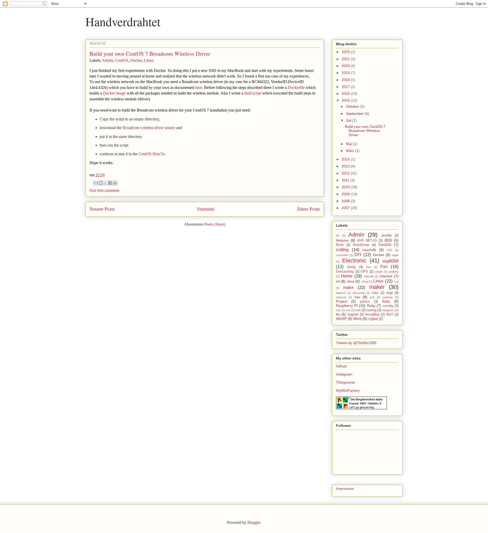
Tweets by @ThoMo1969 (356, 343)
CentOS (121, 60)
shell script (252, 93)
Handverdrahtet (122, 21)
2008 (346, 201)
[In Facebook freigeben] (110, 182)
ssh (338, 310)
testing (371, 310)
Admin (107, 60)
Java (350, 281)
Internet (386, 276)
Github (341, 366)
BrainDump (361, 245)
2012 (346, 173)
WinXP (341, 319)
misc (375, 293)
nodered (341, 297)
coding (342, 249)
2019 (346, 73)
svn (358, 310)
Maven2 (341, 292)
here (198, 87)
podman (388, 297)
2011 (346, 180)
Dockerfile (296, 87)
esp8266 (391, 261)
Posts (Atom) (214, 224)
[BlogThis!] (100, 182)
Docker (136, 60)
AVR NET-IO (367, 240)
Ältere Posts (308, 209)
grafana (394, 271)
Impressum (345, 489)
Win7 (389, 314)
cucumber (342, 255)
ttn (338, 314)
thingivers (388, 310)
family (351, 267)
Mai (349, 144)
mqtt (389, 293)
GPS (364, 271)
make (348, 287)
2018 (346, 80)
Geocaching (345, 271)
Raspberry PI (347, 306)
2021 (346, 59)
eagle (395, 255)
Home (346, 276)
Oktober (353, 106)
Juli (349, 120)
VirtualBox (372, 314)
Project (341, 301)
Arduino (342, 240)
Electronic (354, 260)
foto (368, 267)
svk (348, 310)
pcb (372, 297)
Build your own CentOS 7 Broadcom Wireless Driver (149, 53)
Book (340, 245)
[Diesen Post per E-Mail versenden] (95, 182)
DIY (358, 254)
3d (337, 235)
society (388, 306)
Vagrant (352, 314)
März (350, 151)
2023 (346, 52)
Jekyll (364, 281)
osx (357, 297)
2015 (346, 100)
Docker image (114, 93)
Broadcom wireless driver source (149, 128)
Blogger (253, 522)
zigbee (373, 319)
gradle (379, 271)
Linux (149, 60)
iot (338, 281)
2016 (346, 93)
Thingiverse (345, 382)
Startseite (205, 209)
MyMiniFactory (348, 390)
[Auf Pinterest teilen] (115, 182)
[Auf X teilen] (105, 182)
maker (377, 287)
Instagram (344, 374)
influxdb (368, 276)
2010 (346, 187)
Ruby (371, 306)
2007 (346, 208)
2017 (346, 87)
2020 (346, 66)
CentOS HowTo (152, 154)
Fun (383, 266)
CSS (389, 250)
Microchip (359, 292)
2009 (346, 194)
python (365, 301)
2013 (346, 166)
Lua (396, 281)
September (355, 114)
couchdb (369, 250)
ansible (386, 235)
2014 (346, 159)
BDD (388, 240)
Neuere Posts (102, 209)
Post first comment (104, 190)
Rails (386, 301)
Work (357, 319)
